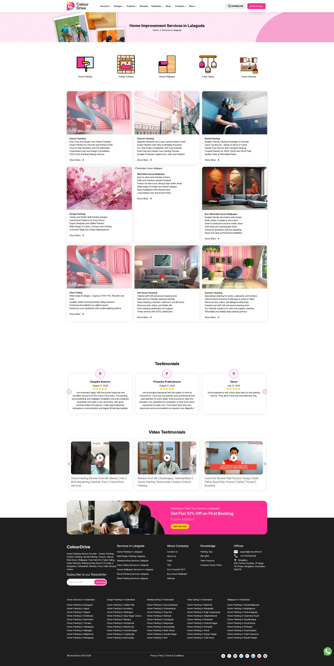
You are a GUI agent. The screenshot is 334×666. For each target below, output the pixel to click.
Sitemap (171, 578)
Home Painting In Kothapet (239, 626)
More (191, 6)
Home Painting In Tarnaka (79, 623)
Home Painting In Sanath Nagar (162, 634)
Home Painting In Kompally (199, 626)
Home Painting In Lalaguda (129, 551)
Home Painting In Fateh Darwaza (242, 634)
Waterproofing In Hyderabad (160, 599)
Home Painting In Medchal (199, 605)
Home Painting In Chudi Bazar (241, 623)
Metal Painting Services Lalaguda (132, 578)
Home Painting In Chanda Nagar (122, 630)
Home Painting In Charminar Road (243, 615)
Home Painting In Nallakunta (80, 634)
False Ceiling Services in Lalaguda (133, 565)
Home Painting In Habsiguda (80, 626)
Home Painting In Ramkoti (159, 615)
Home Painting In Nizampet (200, 619)
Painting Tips (206, 551)
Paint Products (207, 560)
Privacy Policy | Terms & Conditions (167, 655)
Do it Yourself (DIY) (176, 569)
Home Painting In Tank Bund (200, 637)
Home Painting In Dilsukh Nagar (242, 637)
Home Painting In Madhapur (120, 612)
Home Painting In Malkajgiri (79, 630)
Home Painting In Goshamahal (161, 608)
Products (179, 6)
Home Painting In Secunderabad (162, 605)
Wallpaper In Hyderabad (238, 599)
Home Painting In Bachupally (120, 637)
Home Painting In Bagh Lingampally (203, 612)
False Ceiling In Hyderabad (199, 599)
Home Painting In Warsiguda (80, 637)
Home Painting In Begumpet (160, 623)
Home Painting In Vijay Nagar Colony (124, 615)
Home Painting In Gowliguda (160, 619)
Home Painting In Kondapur (120, 608)
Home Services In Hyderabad (81, 599)
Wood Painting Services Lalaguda (133, 574)
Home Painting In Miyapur (119, 619)
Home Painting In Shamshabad (241, 630)
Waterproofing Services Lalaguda (132, 560)
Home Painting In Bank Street (161, 630)
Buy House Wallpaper (177, 574)
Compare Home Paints (211, 565)
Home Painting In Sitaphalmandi (202, 615)
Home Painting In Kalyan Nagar (202, 634)
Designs (118, 6)
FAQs (169, 560)
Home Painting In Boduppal (80, 605)
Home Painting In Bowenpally (161, 626)
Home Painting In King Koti (159, 612)
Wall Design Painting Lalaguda (131, 556)
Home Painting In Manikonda (120, 626)
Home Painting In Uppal (78, 608)
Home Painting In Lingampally (121, 634)
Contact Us (172, 551)
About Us (171, 556)
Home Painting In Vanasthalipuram (243, 605)
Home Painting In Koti (157, 637)
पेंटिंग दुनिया (204, 556)
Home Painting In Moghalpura (241, 608)
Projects (131, 6)
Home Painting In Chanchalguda (242, 612)
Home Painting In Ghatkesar (80, 615)
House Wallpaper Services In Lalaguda (135, 569)
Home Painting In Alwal (198, 630)
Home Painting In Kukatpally (200, 608)
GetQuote (156, 6)
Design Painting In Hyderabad (121, 599)
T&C (169, 565)
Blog (168, 6)
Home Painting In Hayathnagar (241, 619)
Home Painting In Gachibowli (120, 623)
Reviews (144, 6)
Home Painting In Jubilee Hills (120, 605)
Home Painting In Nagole (78, 612)
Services (104, 6)
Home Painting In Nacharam (80, 619)
